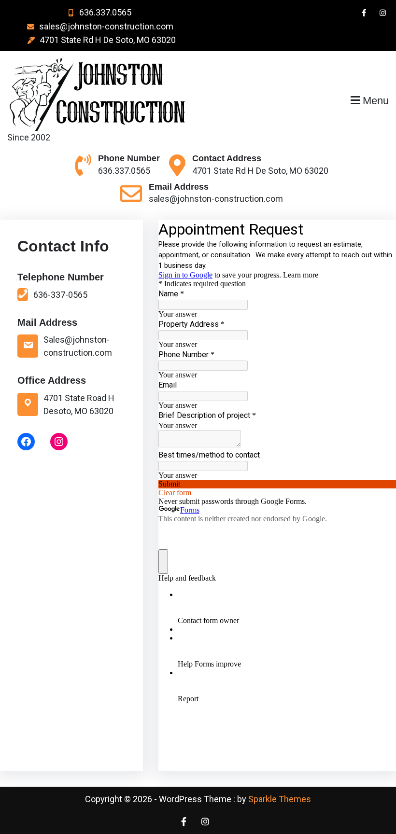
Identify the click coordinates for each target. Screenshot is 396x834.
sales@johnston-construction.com (106, 26)
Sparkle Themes (279, 799)
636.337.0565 (105, 12)
